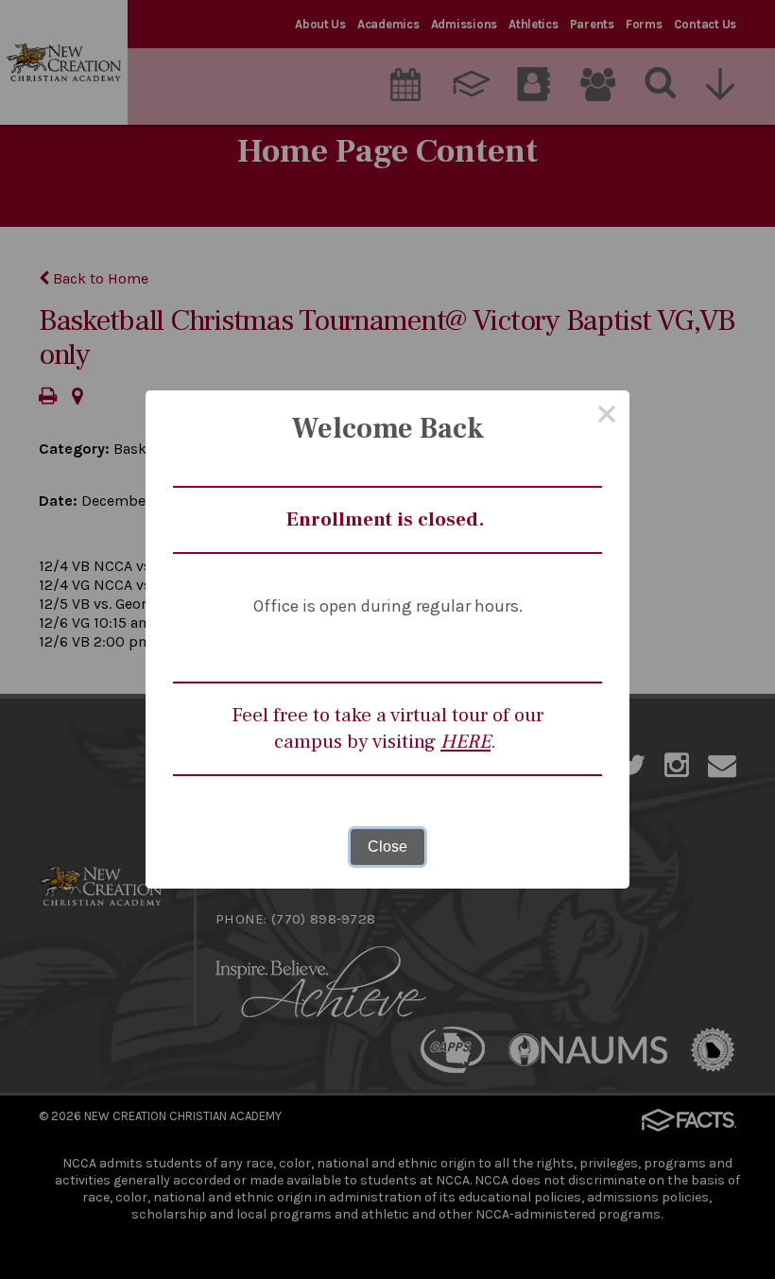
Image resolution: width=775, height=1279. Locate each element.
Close (387, 846)
